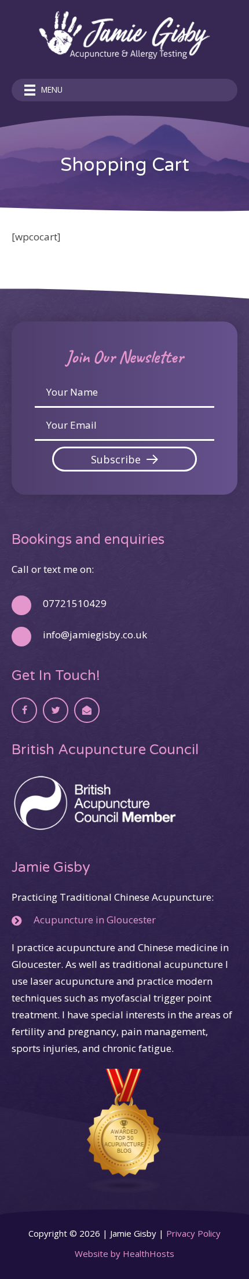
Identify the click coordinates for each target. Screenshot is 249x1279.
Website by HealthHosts (124, 1253)
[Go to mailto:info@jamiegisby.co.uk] (87, 710)
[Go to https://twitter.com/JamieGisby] (55, 710)
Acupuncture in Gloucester (95, 919)
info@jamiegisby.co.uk (95, 634)
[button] (124, 459)
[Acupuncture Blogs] (124, 1130)
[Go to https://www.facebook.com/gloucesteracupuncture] (24, 710)
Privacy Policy (193, 1233)
